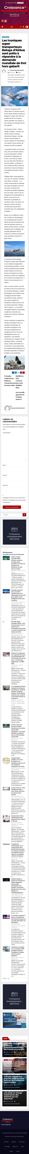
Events (22, 1146)
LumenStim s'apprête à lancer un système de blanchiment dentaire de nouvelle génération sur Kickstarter (18, 919)
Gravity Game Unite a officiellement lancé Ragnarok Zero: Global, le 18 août (18, 818)
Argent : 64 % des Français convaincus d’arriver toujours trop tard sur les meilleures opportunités (14, 1078)
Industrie (10, 79)
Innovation (20, 79)
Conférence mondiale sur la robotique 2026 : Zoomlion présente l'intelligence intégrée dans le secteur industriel (18, 951)
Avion (9, 77)
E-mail (5, 475)
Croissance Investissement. (17, 1136)
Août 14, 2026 (9, 1052)
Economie (12, 1059)
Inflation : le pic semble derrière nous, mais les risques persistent (14, 1064)
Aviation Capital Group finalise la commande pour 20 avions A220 (10, 380)
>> (8, 978)
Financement (22, 1141)
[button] (20, 26)
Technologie (11, 81)
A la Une (6, 1059)
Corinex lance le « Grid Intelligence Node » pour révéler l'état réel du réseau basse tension (18, 791)
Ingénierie (15, 79)
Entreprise (13, 1141)
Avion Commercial (15, 77)
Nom (4, 465)
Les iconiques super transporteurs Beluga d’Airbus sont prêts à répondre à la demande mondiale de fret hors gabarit (14, 53)
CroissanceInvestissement (17, 70)
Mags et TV (15, 1146)
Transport (16, 81)
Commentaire (7, 432)
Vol (20, 81)
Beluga (22, 77)
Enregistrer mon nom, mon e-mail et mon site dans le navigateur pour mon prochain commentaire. (14, 500)
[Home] (2, 27)
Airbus (23, 75)
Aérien (19, 72)
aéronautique (11, 75)
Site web (5, 485)
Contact (17, 1151)
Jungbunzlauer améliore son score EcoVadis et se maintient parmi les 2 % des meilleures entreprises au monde (18, 762)
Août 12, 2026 (9, 1068)
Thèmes (11, 1151)
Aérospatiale (18, 75)
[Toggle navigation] (12, 26)
